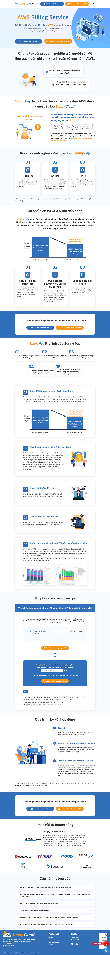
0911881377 (98, 943)
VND (74, 631)
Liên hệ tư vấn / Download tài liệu (78, 3)
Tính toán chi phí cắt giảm (53, 3)
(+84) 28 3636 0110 (10, 943)
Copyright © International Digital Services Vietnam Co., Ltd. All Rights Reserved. (22, 952)
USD (80, 631)
